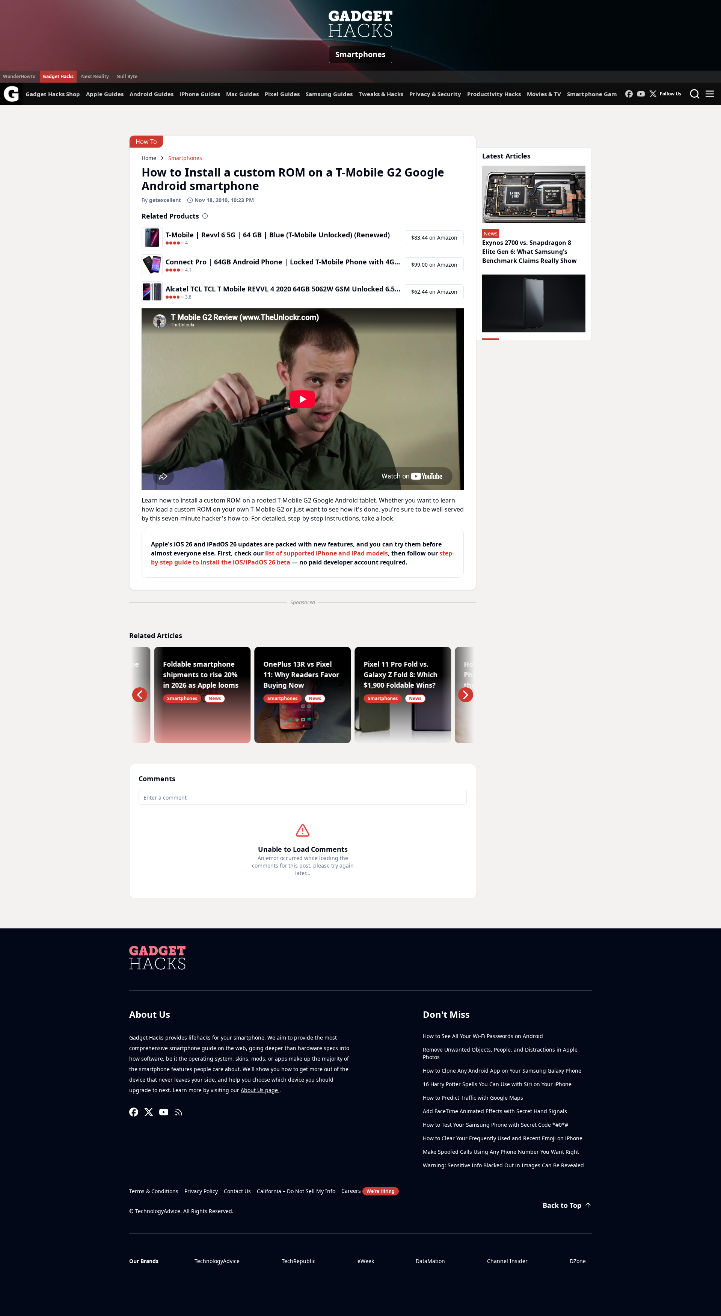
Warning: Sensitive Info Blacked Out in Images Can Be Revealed (503, 1165)
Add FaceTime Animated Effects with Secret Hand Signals (495, 1111)
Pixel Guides (282, 94)
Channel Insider (507, 1261)
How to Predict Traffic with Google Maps (473, 1097)
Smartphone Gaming (596, 94)
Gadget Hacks (58, 76)
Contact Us (237, 1191)
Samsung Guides (329, 94)
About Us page (260, 1090)
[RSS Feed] (178, 1112)
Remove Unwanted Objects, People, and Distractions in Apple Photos (500, 1053)
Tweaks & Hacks (381, 94)
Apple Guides (105, 94)
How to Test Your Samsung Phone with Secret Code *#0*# (495, 1124)
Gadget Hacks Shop (53, 94)
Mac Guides (242, 94)
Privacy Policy (201, 1191)
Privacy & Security (435, 94)
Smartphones (360, 54)
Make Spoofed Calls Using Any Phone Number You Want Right (501, 1151)
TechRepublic (298, 1261)
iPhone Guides (199, 94)
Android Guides (151, 94)
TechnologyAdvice (217, 1261)
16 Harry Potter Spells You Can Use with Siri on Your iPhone (497, 1084)
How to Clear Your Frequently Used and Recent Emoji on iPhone (502, 1138)
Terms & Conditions (153, 1191)
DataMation (430, 1261)
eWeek (365, 1261)
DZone (578, 1261)
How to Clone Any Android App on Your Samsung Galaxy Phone (502, 1070)
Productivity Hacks (494, 94)
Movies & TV (544, 94)
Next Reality (95, 76)
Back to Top (562, 1205)
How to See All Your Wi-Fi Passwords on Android (483, 1036)
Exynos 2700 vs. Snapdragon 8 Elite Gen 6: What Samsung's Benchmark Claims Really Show (529, 251)
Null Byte (126, 76)
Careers (368, 1190)
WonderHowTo (19, 76)
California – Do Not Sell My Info (296, 1191)
